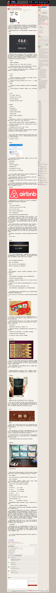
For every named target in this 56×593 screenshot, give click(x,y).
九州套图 (13, 570)
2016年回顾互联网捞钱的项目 (16, 8)
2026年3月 (40, 107)
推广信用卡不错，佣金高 (43, 166)
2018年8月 (40, 135)
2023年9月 (40, 130)
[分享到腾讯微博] (42, 7)
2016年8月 (40, 149)
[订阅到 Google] (40, 12)
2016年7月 (40, 150)
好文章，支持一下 (42, 175)
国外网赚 (41, 46)
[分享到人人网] (44, 7)
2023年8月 (40, 131)
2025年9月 (40, 112)
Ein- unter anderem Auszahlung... (43, 70)
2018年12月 (40, 133)
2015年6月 (40, 159)
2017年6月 (40, 142)
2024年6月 (40, 122)
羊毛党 (44, 46)
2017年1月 (40, 146)
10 (38, 30)
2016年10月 (40, 148)
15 (41, 30)
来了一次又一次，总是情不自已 (44, 164)
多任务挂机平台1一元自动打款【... (43, 83)
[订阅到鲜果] (45, 12)
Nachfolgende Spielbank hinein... (43, 77)
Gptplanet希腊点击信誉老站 (42, 82)
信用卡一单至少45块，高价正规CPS (43, 81)
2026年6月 (40, 104)
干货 (43, 46)
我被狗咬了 (40, 88)
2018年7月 (40, 136)
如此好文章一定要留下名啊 (43, 180)
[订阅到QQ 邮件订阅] (40, 13)
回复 (14, 557)
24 (38, 32)
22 (41, 31)
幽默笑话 (42, 5)
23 (42, 31)
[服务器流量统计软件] (34, 590)
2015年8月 (40, 157)
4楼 (11, 570)
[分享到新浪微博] (40, 7)
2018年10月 (40, 134)
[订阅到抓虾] (45, 13)
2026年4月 (40, 106)
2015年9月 (40, 156)
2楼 (11, 562)
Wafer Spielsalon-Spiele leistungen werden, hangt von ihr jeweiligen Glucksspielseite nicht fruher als (43, 50)
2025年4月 (40, 117)
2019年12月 (40, 132)
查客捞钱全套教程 (10, 553)
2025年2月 (40, 118)
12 (39, 30)
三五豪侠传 (13, 566)
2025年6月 (40, 115)
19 (39, 31)
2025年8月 (40, 113)
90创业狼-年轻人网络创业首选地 (12, 2)
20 (40, 31)
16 (42, 30)
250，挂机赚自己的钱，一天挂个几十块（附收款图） (15, 554)
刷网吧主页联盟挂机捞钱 (11, 552)
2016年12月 (40, 147)
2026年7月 (40, 103)
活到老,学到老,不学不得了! (43, 184)
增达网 (13, 557)
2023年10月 (40, 129)
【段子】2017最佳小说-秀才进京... (43, 80)
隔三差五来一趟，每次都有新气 (44, 182)
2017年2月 (40, 145)
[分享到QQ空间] (38, 7)
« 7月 (38, 34)
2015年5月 (40, 160)
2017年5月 (40, 143)
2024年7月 (40, 121)
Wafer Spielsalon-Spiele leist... (43, 69)
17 (38, 31)
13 (40, 30)
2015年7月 (40, 158)
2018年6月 (40, 137)
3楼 (11, 566)
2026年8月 (40, 102)
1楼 (11, 557)
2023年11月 (40, 128)
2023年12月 (40, 127)
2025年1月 (40, 119)
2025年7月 (40, 114)
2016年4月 (40, 151)
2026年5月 (40, 105)
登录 (24, 591)
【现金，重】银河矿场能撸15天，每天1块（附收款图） (15, 548)
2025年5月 (40, 116)
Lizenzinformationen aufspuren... (43, 76)
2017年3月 (40, 144)
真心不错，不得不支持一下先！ (44, 173)
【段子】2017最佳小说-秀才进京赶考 (13, 547)
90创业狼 (14, 591)
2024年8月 (40, 120)
